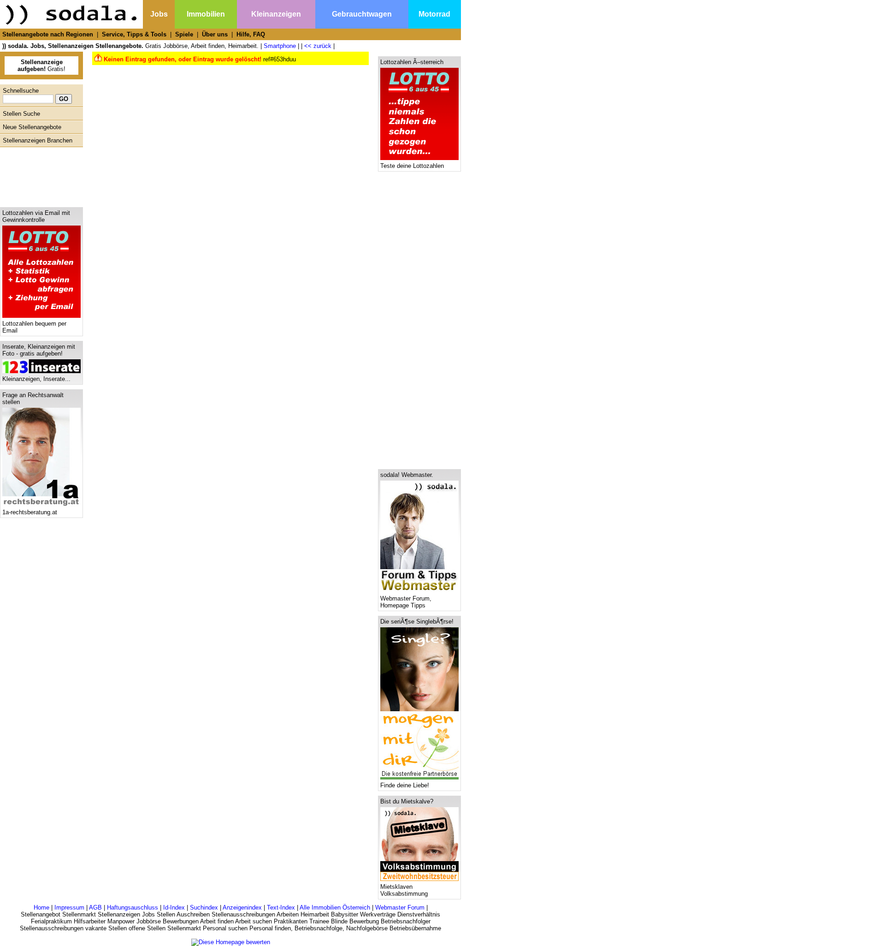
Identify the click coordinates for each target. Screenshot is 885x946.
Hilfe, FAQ (250, 34)
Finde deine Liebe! (404, 785)
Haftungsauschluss (132, 907)
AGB (95, 907)
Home (41, 907)
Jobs (159, 14)
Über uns (215, 34)
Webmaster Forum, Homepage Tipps (405, 602)
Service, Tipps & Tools (134, 34)
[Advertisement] (39, 175)
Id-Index (174, 907)
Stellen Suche (21, 113)
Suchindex (204, 907)
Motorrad (434, 14)
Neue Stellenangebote (32, 127)
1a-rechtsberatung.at (29, 512)
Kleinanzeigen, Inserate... (36, 378)
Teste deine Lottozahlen (412, 165)
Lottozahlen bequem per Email (34, 327)
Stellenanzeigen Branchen (37, 140)
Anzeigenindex (242, 907)
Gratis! (41, 65)
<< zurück (317, 45)
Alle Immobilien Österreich (335, 907)
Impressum (69, 907)
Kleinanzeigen (276, 14)
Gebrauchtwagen (362, 14)
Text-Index (281, 907)
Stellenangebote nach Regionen (47, 34)
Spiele (184, 34)
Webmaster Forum (400, 907)
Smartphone (280, 45)
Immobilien (206, 14)
